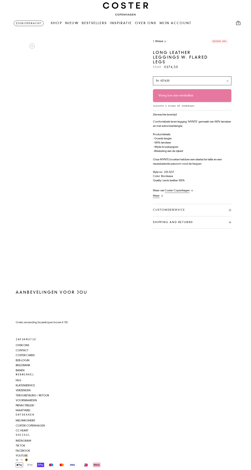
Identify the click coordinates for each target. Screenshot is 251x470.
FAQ (18, 380)
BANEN (20, 370)
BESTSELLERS (94, 23)
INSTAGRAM (23, 441)
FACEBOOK (23, 451)
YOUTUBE (22, 456)
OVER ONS (145, 23)
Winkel (159, 41)
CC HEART (22, 430)
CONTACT (22, 350)
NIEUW (72, 23)
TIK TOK (20, 446)
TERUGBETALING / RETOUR (32, 395)
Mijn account (175, 23)
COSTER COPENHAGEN (30, 426)
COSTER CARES (25, 355)
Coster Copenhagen (177, 190)
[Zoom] (32, 46)
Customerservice (169, 210)
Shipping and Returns (173, 222)
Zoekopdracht (28, 23)
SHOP (56, 23)
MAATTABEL (23, 410)
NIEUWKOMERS (25, 420)
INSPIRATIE (121, 23)
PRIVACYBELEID (25, 405)
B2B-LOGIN (22, 360)
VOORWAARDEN (26, 400)
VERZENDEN (23, 390)
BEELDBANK (23, 365)
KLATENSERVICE (25, 385)
